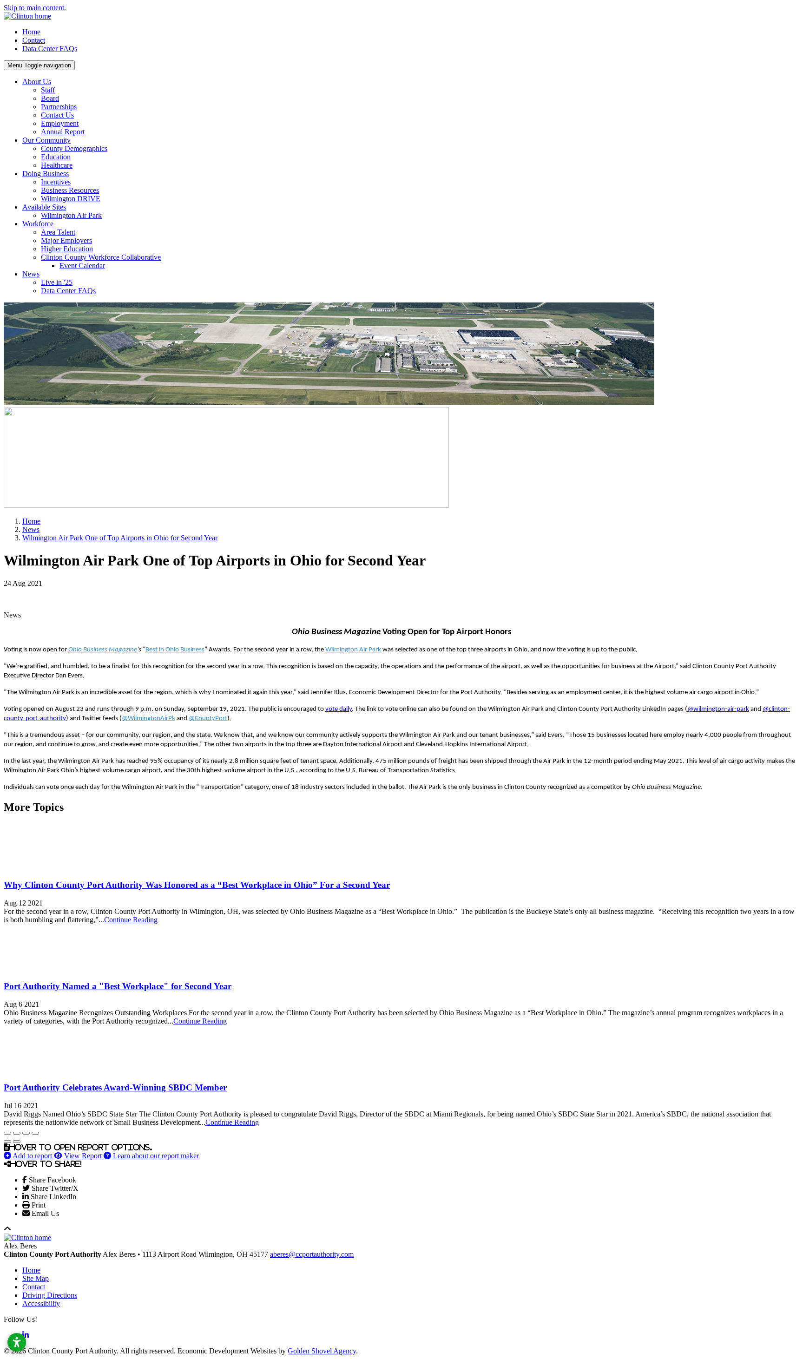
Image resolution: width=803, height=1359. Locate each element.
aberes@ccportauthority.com (312, 1254)
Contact (33, 40)
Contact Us (57, 115)
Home (31, 32)
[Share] (16, 1133)
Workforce (37, 224)
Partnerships (59, 107)
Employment (60, 123)
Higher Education (67, 249)
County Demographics (74, 148)
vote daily (338, 709)
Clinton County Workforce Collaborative (101, 257)
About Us (36, 81)
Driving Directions (49, 1295)
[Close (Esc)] (7, 1133)
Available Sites (44, 207)
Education (56, 157)
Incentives (56, 182)
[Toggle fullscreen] (26, 1133)
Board (50, 98)
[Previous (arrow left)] (7, 1141)
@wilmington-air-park (718, 709)
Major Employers (66, 240)
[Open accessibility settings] (16, 1342)
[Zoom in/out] (35, 1133)
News (30, 274)
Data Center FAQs (49, 49)
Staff (48, 90)
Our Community (46, 140)
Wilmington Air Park (71, 215)
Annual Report (63, 132)
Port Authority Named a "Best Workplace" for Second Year (117, 986)
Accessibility (41, 1303)
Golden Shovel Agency (322, 1351)
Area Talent (58, 232)
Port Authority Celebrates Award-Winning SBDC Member (115, 1087)
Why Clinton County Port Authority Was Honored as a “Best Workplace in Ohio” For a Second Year (197, 885)
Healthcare (56, 165)
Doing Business (45, 173)
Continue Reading (131, 920)
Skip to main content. (35, 8)
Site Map (35, 1278)
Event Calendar (82, 265)
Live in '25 (56, 282)
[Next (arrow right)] (16, 1141)
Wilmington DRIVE (70, 199)
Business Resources (70, 190)
